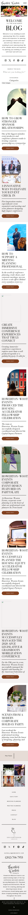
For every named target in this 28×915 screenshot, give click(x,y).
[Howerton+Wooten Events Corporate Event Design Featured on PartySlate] (11, 460)
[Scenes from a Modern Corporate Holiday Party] (16, 698)
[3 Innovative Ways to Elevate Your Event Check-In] (11, 169)
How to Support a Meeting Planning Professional (12, 260)
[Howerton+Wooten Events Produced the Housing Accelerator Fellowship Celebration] (16, 382)
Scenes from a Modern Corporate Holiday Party (13, 719)
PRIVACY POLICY (20, 903)
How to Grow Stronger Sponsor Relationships (12, 123)
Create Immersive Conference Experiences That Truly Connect (11, 333)
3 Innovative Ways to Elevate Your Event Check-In (14, 191)
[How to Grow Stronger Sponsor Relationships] (16, 101)
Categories (14, 80)
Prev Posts (8, 756)
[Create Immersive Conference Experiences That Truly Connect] (11, 308)
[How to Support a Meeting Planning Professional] (16, 237)
